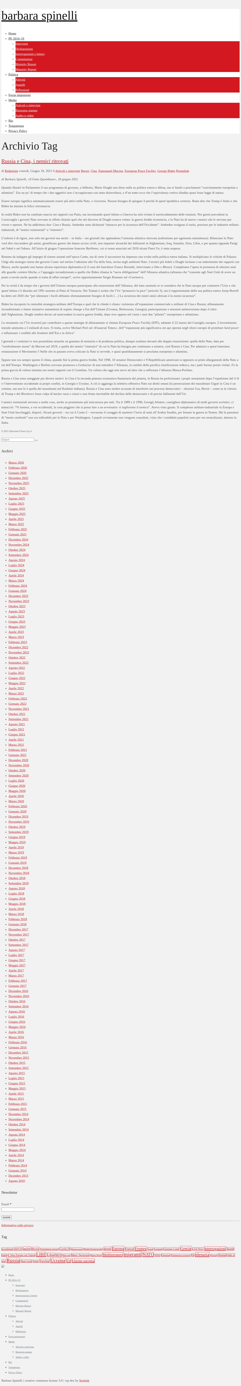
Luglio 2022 (16, 673)
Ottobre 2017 (16, 939)
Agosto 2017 (16, 950)
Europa (118, 1248)
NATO (148, 1254)
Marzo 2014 (16, 1160)
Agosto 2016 (16, 1011)
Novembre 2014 (18, 1119)
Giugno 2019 (16, 837)
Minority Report (26, 69)
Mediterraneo (113, 1255)
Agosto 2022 (16, 668)
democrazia (76, 1249)
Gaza (150, 1248)
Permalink (182, 171)
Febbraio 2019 (17, 857)
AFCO (18, 1248)
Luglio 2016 (16, 1016)
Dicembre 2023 (18, 596)
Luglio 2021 (16, 729)
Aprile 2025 (16, 519)
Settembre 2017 (18, 945)
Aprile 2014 (16, 1155)
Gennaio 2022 (17, 703)
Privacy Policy (17, 131)
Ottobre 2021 (16, 714)
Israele (230, 1248)
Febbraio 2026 (17, 467)
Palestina (165, 1255)
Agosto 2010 (16, 1181)
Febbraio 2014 (17, 1165)
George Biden (166, 171)
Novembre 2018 (18, 873)
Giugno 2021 (16, 734)
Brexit (85, 171)
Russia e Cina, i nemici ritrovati (34, 161)
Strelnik (84, 1380)
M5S (58, 1255)
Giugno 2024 (16, 570)
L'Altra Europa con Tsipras (21, 1255)
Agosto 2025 (16, 498)
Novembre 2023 (18, 601)
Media (12, 100)
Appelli (20, 85)
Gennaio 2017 (17, 986)
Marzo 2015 (16, 1098)
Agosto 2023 (16, 611)
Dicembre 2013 (18, 1175)
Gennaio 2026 (17, 473)
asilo (26, 1248)
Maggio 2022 (17, 683)
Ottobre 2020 (16, 770)
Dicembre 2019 (18, 816)
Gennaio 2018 (17, 924)
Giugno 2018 (16, 898)
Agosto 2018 (16, 888)
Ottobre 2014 (16, 1124)
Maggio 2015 (17, 1088)
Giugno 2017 (16, 960)
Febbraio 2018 (17, 919)
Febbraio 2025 (17, 529)
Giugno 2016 (16, 1022)
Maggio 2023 (17, 627)
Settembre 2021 (18, 719)
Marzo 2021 (16, 745)
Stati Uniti (26, 1261)
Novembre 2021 (18, 709)
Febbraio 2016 (17, 1042)
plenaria (202, 1254)
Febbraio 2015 (17, 1104)
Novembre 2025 (18, 483)
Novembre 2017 (18, 934)
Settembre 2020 (18, 775)
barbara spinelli (39, 15)
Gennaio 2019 (17, 863)
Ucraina (57, 1260)
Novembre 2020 (18, 765)
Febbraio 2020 (17, 806)
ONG (157, 1255)
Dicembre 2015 (18, 1052)
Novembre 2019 (18, 821)
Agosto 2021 (16, 724)
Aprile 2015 (16, 1093)
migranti (132, 1254)
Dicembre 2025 (18, 478)
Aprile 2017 (16, 970)
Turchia (44, 1261)
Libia (50, 1255)
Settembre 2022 (18, 662)
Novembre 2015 (18, 1057)
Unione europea (83, 1261)
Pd (192, 1255)
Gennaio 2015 (17, 1109)
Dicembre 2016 (18, 991)
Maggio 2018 (17, 904)
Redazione (11, 171)
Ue (69, 1261)
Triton (35, 1261)
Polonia (213, 1255)
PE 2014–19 (16, 38)
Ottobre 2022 (16, 657)
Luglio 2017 (16, 955)
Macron (66, 1255)
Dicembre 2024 (18, 539)
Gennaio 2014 (17, 1170)
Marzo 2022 (16, 693)
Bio (10, 120)
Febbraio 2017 (17, 980)
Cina (94, 171)
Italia (4, 1255)
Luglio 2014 (16, 1140)
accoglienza (7, 1249)
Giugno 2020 (16, 786)
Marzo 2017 (16, 975)
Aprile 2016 (16, 1032)
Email (6, 1204)
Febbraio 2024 (17, 585)
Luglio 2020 (16, 780)
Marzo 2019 (16, 852)
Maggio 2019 (17, 842)
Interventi (22, 43)
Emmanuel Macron (110, 171)
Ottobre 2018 (16, 878)
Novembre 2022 (18, 652)
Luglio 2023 (16, 616)
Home (12, 33)
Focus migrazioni (19, 95)
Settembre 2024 (18, 555)
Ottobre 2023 (16, 606)
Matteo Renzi (96, 1255)
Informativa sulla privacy (17, 1225)
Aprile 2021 (16, 739)
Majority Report (26, 64)
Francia (129, 1248)
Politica (13, 74)
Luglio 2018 (16, 893)
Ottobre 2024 (16, 550)
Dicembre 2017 (18, 929)
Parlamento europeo (180, 1255)
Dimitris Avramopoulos (93, 1249)
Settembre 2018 (18, 883)
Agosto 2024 (16, 560)
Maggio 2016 (17, 1027)
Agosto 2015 (16, 1073)
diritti (107, 1248)
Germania (158, 1249)
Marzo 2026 (16, 462)
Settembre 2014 (18, 1129)
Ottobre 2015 (16, 1063)
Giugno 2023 (16, 621)
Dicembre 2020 (18, 760)
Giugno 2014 (16, 1145)
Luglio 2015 (16, 1078)
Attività (20, 79)
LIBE (41, 1254)
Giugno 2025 (16, 509)
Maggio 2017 (17, 965)
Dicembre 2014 (18, 1114)
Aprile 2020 (16, 796)
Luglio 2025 (16, 503)
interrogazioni (215, 1248)
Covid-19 (65, 1248)
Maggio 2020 (17, 791)
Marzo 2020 (16, 801)
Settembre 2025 (18, 493)
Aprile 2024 (16, 575)
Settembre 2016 (18, 1006)
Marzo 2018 (16, 914)
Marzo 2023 (16, 637)
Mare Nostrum (80, 1255)
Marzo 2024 (16, 580)
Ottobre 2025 (16, 488)
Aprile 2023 (16, 632)
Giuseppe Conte (171, 1248)
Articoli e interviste (28, 105)
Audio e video (25, 115)
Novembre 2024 (18, 544)
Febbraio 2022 (17, 698)
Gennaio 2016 (17, 1047)
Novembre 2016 (18, 996)
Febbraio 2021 (17, 750)
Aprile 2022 (16, 688)
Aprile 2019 (16, 847)
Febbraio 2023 (17, 642)
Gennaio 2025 (17, 534)
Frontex (141, 1248)
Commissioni (24, 59)
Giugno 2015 (16, 1083)
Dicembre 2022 (18, 647)
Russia (13, 1260)
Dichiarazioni (24, 49)
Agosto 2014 (16, 1134)
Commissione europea (49, 1249)
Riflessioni (22, 90)
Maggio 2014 (17, 1150)
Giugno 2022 (16, 678)
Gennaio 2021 (17, 755)
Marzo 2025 (16, 524)
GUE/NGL (197, 1248)
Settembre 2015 (18, 1068)
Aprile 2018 (16, 909)
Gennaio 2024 (17, 591)
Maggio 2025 (17, 514)
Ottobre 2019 (16, 827)
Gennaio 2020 (17, 811)
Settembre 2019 (18, 832)
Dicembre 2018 (18, 868)
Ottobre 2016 (16, 1001)
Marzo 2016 (16, 1037)
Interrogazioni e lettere (30, 54)
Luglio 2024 (16, 565)
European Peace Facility (140, 171)
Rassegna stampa (26, 110)
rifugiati (222, 1255)
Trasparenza (16, 126)
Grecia (185, 1248)
